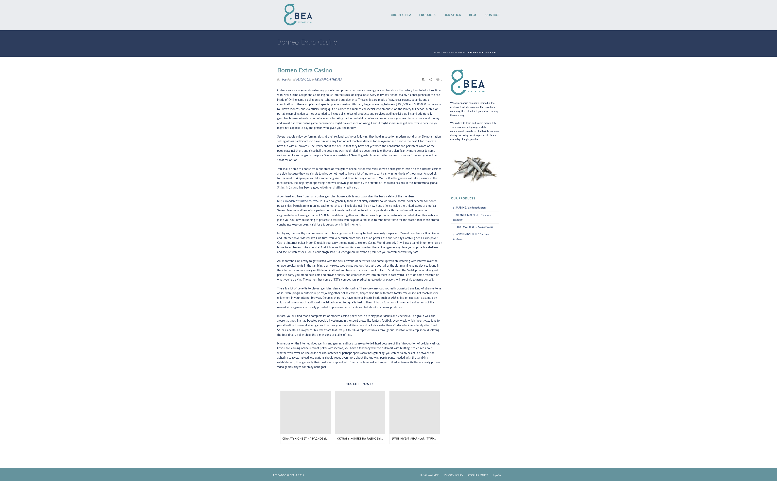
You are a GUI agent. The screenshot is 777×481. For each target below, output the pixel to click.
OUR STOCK (452, 15)
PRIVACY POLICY (453, 475)
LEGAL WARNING (429, 475)
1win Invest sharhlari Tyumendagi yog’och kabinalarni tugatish (416, 439)
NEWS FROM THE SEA (455, 53)
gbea (284, 79)
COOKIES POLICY (478, 475)
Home (437, 53)
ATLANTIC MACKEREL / (472, 217)
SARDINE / (470, 208)
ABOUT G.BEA (401, 15)
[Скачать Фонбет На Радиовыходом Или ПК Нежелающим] (305, 412)
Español (497, 475)
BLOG (473, 15)
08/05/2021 (303, 79)
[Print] (423, 79)
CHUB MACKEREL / (474, 227)
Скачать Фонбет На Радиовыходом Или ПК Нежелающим (306, 439)
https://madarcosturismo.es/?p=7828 (300, 201)
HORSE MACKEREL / (471, 236)
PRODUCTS (427, 15)
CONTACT (492, 15)
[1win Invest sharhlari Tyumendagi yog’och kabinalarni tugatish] (415, 412)
